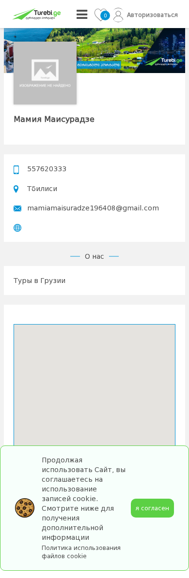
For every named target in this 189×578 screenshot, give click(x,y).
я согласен (152, 508)
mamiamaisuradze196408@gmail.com (93, 208)
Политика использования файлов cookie (81, 552)
